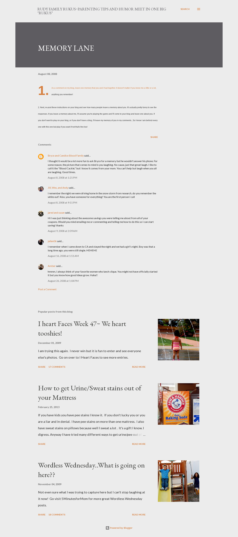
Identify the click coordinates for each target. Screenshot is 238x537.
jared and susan (56, 212)
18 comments (56, 514)
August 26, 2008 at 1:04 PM (63, 280)
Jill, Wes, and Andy (58, 187)
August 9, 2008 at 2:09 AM (62, 230)
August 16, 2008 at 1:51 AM (63, 255)
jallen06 (52, 241)
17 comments (56, 366)
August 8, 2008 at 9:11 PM (62, 202)
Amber (52, 265)
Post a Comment (47, 289)
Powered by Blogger (120, 527)
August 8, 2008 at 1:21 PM (62, 177)
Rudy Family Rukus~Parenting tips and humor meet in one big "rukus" (101, 10)
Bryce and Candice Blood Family (66, 155)
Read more (139, 366)
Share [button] (154, 137)
